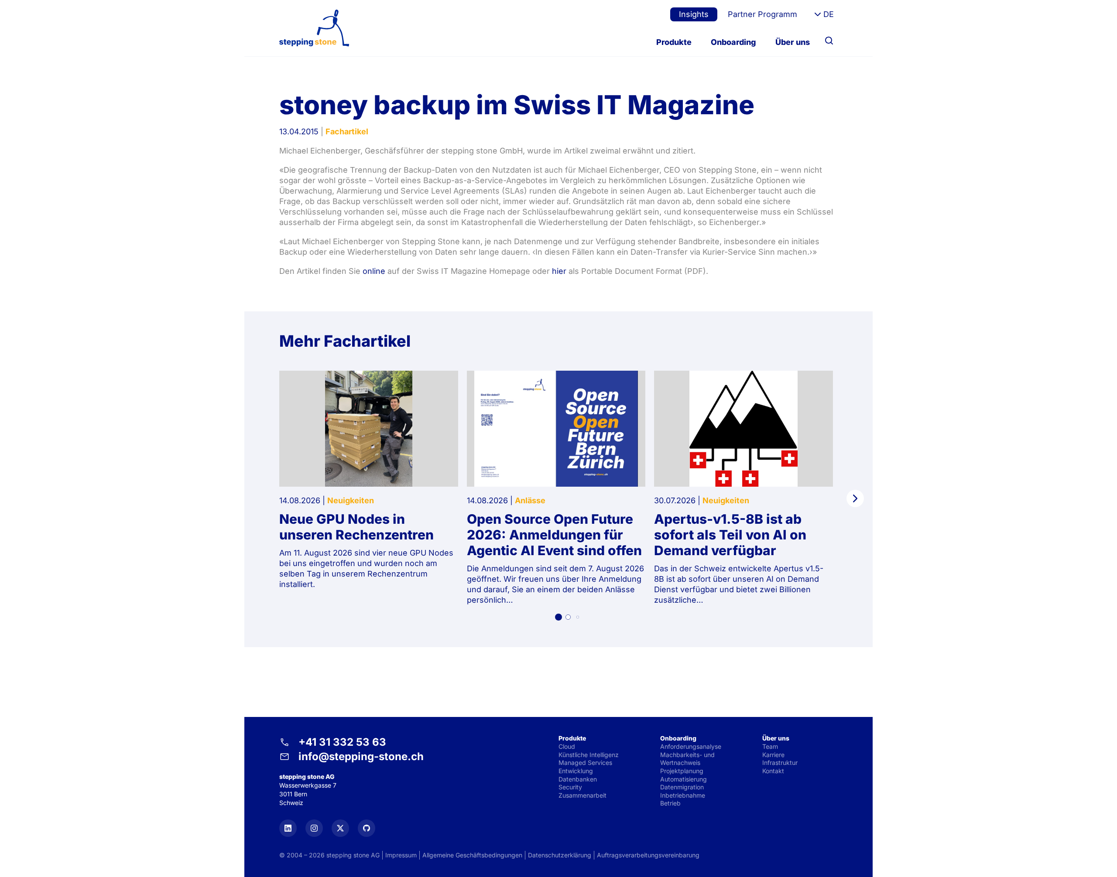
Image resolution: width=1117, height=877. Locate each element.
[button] (558, 617)
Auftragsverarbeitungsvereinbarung (648, 855)
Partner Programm (762, 14)
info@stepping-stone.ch (361, 756)
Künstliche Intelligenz (588, 754)
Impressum (401, 855)
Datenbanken (577, 779)
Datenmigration (682, 787)
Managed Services (585, 762)
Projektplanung (681, 771)
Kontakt (773, 771)
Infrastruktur (780, 762)
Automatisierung (683, 779)
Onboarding (733, 42)
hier (559, 271)
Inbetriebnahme (682, 795)
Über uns (792, 42)
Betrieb (670, 803)
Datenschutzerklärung (559, 855)
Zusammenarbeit (582, 795)
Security (570, 787)
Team (770, 746)
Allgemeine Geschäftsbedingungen (472, 855)
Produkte (674, 42)
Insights (694, 14)
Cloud (566, 746)
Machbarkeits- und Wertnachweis (687, 759)
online (374, 271)
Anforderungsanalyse (690, 746)
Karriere (773, 754)
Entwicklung (575, 771)
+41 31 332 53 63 (342, 742)
